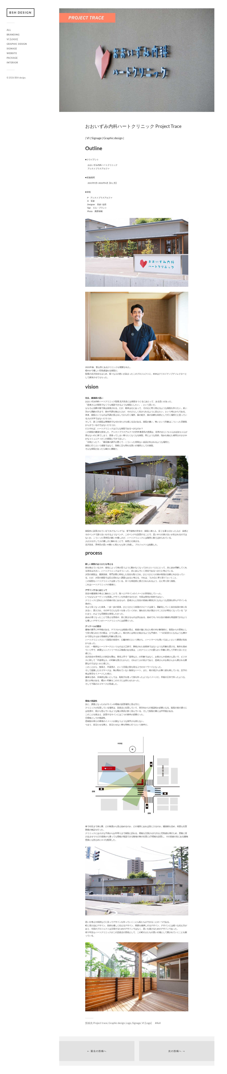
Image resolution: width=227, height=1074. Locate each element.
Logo (128, 1022)
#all (159, 1022)
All (9, 30)
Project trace (100, 1022)
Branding (13, 34)
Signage (12, 48)
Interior (12, 62)
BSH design (20, 12)
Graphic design (17, 44)
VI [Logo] (12, 39)
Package (12, 58)
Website (12, 53)
